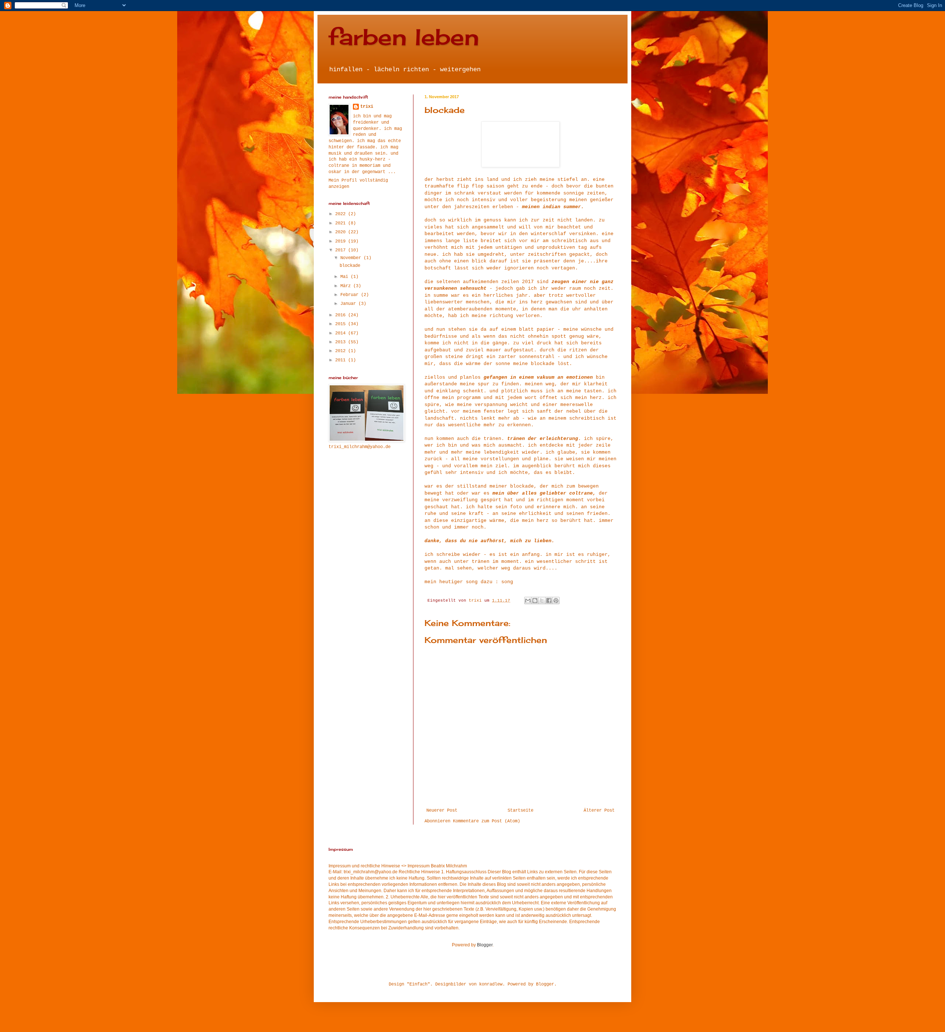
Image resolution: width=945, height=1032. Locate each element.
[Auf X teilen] (542, 600)
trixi (366, 106)
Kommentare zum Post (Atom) (486, 821)
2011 (341, 360)
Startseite (520, 810)
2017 (341, 250)
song (507, 582)
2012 (341, 351)
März (346, 286)
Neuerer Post (441, 810)
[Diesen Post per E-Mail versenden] (528, 600)
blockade (350, 265)
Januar (349, 303)
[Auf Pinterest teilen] (556, 600)
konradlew (490, 984)
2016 (341, 315)
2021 (341, 223)
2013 (341, 342)
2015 (341, 324)
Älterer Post (599, 810)
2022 (341, 214)
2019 (341, 241)
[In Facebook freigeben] (549, 600)
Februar (350, 294)
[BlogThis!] (535, 600)
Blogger (484, 944)
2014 (341, 333)
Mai (345, 276)
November (352, 258)
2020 (341, 232)
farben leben (404, 36)
